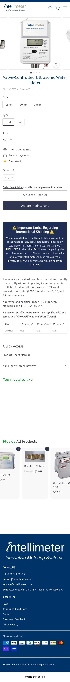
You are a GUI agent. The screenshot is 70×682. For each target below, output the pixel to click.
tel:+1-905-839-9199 (15, 574)
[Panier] (58, 8)
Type (6, 115)
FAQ (5, 604)
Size (5, 97)
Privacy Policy (10, 624)
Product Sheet (11, 354)
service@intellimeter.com (18, 584)
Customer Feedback (14, 619)
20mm (24, 104)
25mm (38, 104)
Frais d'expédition (13, 187)
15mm (9, 104)
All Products (26, 441)
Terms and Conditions (15, 609)
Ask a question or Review (19, 366)
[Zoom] (56, 64)
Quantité (8, 170)
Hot (20, 122)
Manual (25, 354)
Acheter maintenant (35, 206)
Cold (8, 122)
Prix (5, 133)
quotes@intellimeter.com (17, 579)
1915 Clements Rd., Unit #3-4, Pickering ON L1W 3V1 (33, 589)
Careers (7, 614)
